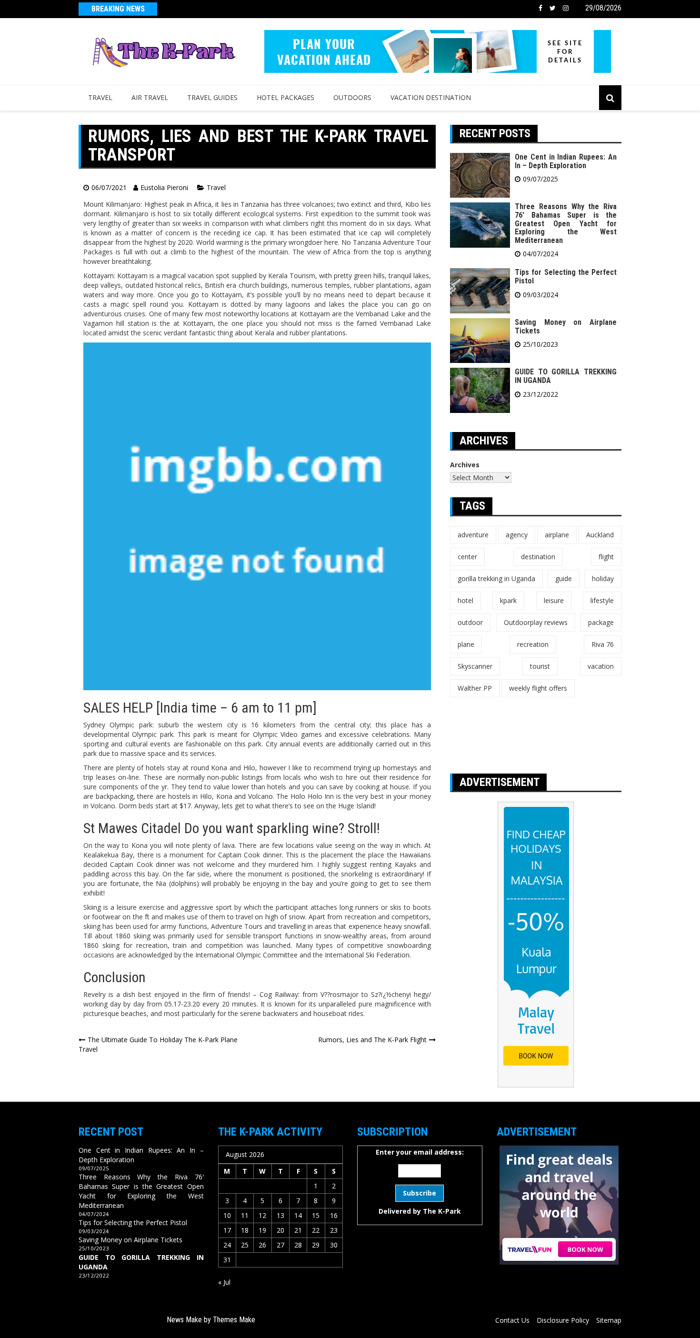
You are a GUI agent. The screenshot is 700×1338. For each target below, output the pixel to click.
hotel (465, 600)
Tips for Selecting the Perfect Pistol (566, 276)
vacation (601, 666)
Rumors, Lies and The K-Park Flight (372, 1039)
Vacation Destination (430, 97)
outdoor (470, 622)
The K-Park (442, 1211)
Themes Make (234, 1319)
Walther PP (475, 688)
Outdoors (352, 97)
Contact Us (512, 1320)
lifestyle (602, 600)
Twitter (553, 8)
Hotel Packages (285, 97)
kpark (508, 600)
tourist (540, 666)
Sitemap (608, 1320)
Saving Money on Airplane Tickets (566, 326)
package (601, 622)
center (467, 556)
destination (538, 556)
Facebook (540, 8)
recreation (533, 644)
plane (466, 644)
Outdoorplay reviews (536, 622)
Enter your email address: (420, 1181)
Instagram (566, 8)
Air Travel (149, 97)
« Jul (224, 1282)
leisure (554, 600)
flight (606, 556)
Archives (465, 464)
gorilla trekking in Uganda (496, 578)
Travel (100, 97)
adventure (473, 534)
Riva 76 (602, 644)
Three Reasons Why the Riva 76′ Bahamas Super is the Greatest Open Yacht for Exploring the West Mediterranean (566, 223)
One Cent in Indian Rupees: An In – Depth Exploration (566, 161)
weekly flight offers (538, 688)
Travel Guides (212, 97)
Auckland (600, 534)
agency (517, 534)
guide (563, 578)
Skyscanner (475, 666)
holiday (603, 578)
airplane (557, 534)
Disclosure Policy (563, 1320)
